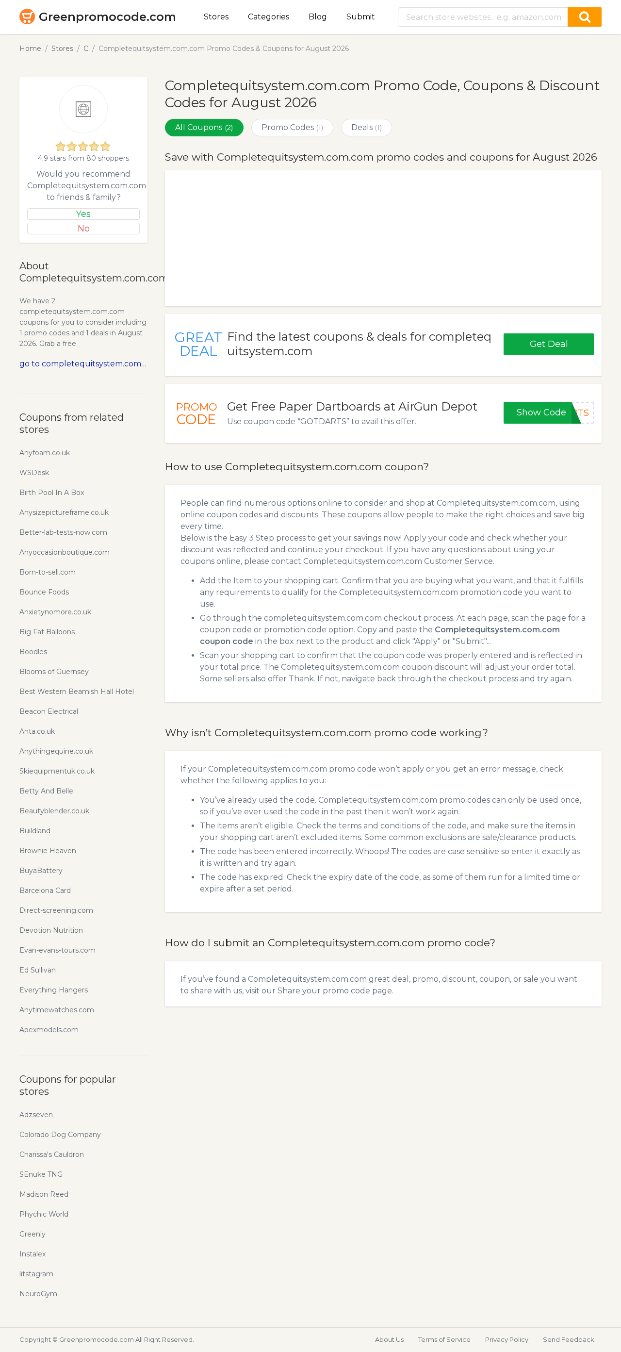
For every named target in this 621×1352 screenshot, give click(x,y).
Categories (268, 16)
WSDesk (34, 472)
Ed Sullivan (37, 970)
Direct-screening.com (56, 910)
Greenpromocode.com (107, 17)
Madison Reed (43, 1194)
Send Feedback (568, 1339)
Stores (216, 16)
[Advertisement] (383, 238)
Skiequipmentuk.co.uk (57, 771)
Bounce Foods (44, 592)
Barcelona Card (45, 890)
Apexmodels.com (49, 1029)
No (84, 228)
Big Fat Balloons (47, 631)
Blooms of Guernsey (54, 671)
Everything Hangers (53, 990)
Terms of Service (444, 1339)
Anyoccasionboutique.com (64, 552)
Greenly (32, 1234)
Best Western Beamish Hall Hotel (76, 691)
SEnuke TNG (41, 1174)
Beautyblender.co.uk (54, 811)
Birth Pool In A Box (51, 492)
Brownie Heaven (47, 850)
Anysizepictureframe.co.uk (64, 512)
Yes (83, 214)
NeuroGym (38, 1293)
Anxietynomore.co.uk (55, 612)
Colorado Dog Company (60, 1134)
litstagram (36, 1274)
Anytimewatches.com (56, 1010)
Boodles (33, 651)
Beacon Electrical (48, 711)
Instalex (32, 1254)
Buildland (34, 830)
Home (30, 48)
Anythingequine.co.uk (56, 751)
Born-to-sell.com (47, 572)
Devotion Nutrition (51, 930)
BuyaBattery (41, 870)
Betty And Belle (46, 791)
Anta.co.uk (37, 731)
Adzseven (36, 1114)
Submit (360, 16)
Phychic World (43, 1214)
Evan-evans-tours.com (57, 950)
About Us (389, 1339)
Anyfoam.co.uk (44, 452)
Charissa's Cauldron (51, 1154)
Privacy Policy (506, 1339)
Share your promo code (324, 990)
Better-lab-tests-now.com (63, 532)
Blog (318, 16)
